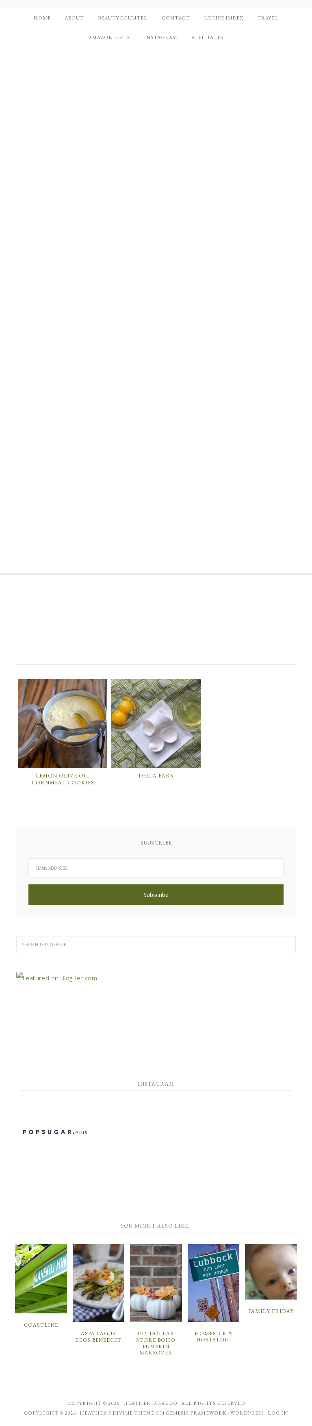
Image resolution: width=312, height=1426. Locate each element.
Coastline (41, 1324)
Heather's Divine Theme (117, 1413)
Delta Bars (156, 775)
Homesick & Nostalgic (214, 1336)
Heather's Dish (156, 624)
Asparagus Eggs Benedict (98, 1336)
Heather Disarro (150, 1403)
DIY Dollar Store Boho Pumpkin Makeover (156, 1343)
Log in (278, 1413)
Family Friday (271, 1311)
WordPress (247, 1413)
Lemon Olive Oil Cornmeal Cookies (63, 779)
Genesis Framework (196, 1413)
